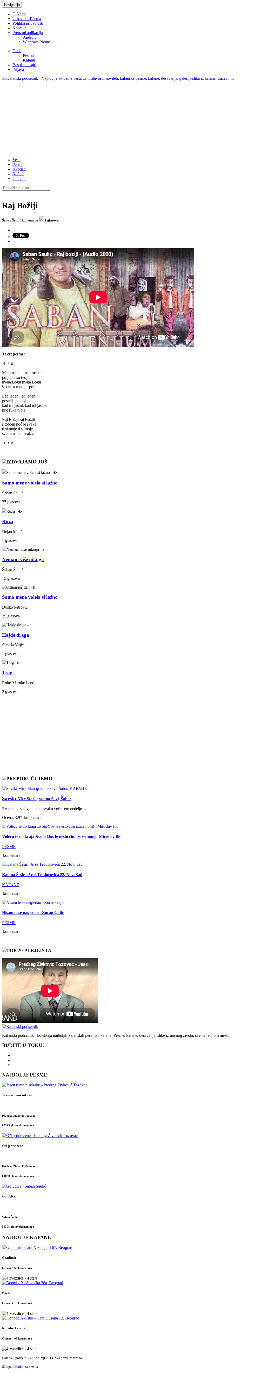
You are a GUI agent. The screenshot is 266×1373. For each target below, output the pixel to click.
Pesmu (28, 55)
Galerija (18, 178)
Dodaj (17, 51)
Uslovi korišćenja (26, 18)
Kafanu (29, 60)
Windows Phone (36, 42)
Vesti (16, 160)
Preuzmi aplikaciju (27, 32)
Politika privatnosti (27, 23)
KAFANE (78, 788)
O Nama (19, 14)
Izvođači (19, 169)
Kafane (18, 174)
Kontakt (19, 28)
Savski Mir (36, 798)
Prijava (18, 69)
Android (30, 37)
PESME (9, 846)
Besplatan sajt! (24, 65)
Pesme (17, 164)
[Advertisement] (133, 117)
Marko (19, 1367)
